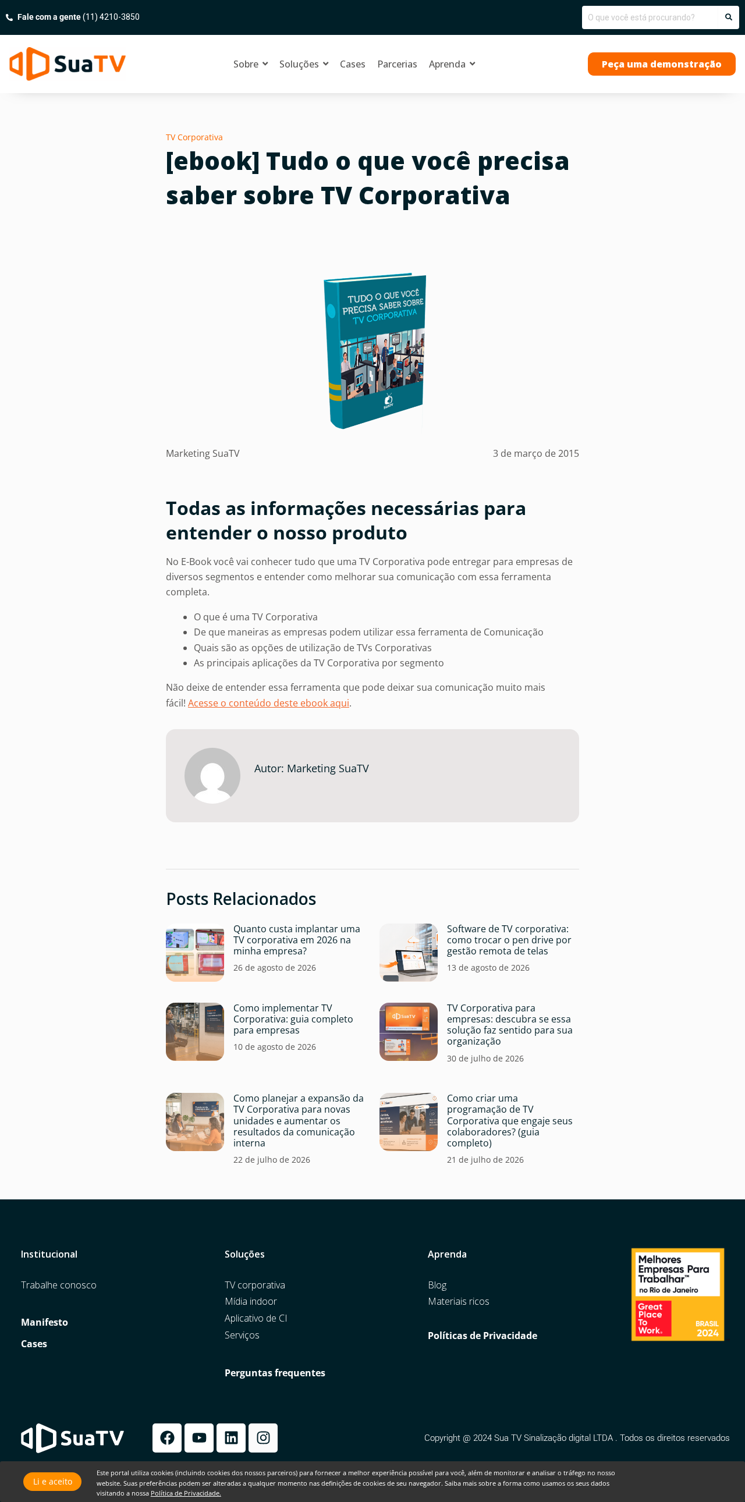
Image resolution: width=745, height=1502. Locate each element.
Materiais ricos (458, 1301)
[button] (662, 64)
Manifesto (44, 1322)
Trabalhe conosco (59, 1285)
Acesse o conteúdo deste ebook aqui (268, 703)
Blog (437, 1285)
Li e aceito (52, 1481)
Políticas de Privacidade (482, 1336)
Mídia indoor (251, 1301)
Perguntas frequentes (275, 1373)
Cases (34, 1344)
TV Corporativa (194, 137)
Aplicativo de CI (256, 1318)
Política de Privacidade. (186, 1493)
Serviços (242, 1335)
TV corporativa (255, 1285)
